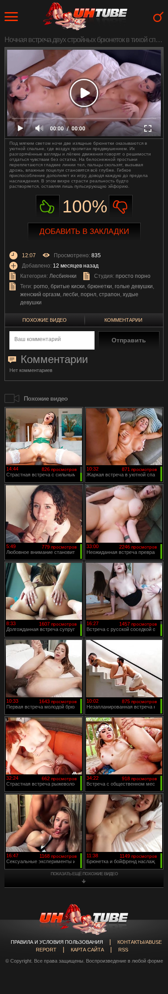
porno (41, 286)
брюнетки (99, 286)
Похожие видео (44, 320)
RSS (123, 949)
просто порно (133, 276)
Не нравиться (121, 207)
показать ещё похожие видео (84, 873)
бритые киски (68, 286)
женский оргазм (40, 294)
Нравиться (48, 207)
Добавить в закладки (84, 231)
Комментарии (123, 320)
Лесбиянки (63, 276)
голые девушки (134, 286)
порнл (88, 294)
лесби (70, 294)
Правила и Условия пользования (57, 942)
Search (158, 17)
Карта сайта (87, 949)
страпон (109, 294)
